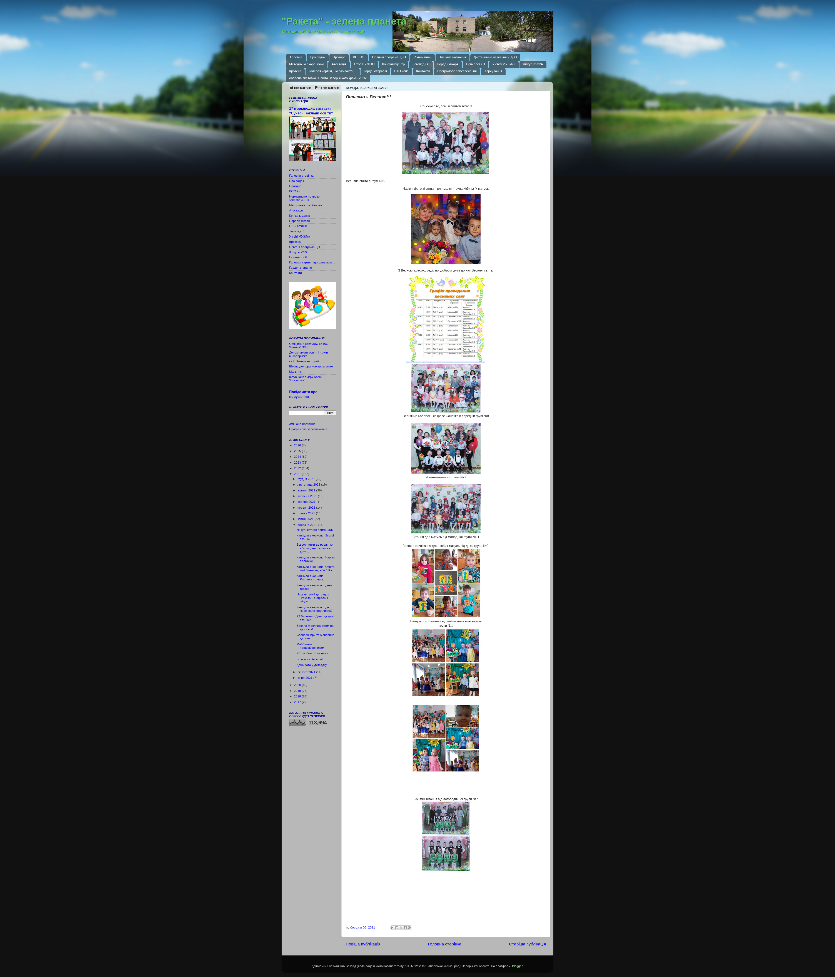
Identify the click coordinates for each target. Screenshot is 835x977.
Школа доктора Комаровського (311, 366)
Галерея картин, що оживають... (332, 71)
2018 (298, 696)
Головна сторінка (444, 944)
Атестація (339, 64)
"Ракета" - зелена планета (344, 21)
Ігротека (295, 71)
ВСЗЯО (358, 57)
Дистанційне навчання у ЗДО (495, 57)
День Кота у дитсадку (312, 665)
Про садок (317, 57)
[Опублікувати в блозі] (397, 927)
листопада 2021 (309, 484)
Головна (296, 57)
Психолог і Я (475, 64)
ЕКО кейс (401, 71)
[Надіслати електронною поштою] (393, 927)
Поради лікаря (447, 64)
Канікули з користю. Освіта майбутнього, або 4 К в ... (316, 568)
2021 (298, 474)
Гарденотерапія (375, 71)
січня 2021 (305, 677)
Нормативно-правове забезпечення (304, 198)
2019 (298, 690)
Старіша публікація (527, 944)
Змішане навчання (452, 57)
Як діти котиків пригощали (315, 529)
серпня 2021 (306, 501)
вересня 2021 (307, 496)
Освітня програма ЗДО (389, 57)
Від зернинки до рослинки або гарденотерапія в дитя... (315, 548)
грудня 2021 (306, 479)
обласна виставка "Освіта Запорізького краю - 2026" (328, 78)
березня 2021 (307, 524)
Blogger (517, 966)
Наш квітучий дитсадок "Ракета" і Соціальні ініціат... (313, 598)
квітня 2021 (305, 519)
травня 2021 (306, 513)
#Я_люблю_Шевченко (312, 653)
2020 (298, 685)
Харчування (493, 71)
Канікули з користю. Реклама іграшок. (310, 577)
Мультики (295, 371)
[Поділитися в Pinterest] (409, 927)
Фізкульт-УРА (533, 64)
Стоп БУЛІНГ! (364, 64)
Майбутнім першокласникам (310, 646)
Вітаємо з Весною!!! (310, 659)
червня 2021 (306, 507)
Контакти (423, 71)
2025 (298, 451)
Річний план (422, 57)
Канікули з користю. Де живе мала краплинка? (314, 609)
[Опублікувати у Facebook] (405, 927)
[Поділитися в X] (401, 927)
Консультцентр (393, 64)
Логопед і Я (420, 64)
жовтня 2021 (306, 490)
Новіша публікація (363, 944)
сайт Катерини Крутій (304, 361)
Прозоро (339, 57)
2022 (298, 468)
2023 (298, 462)
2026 (298, 445)
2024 (298, 456)
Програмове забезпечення (457, 71)
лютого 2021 (306, 672)
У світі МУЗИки (503, 64)
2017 (298, 702)
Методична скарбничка (306, 64)
